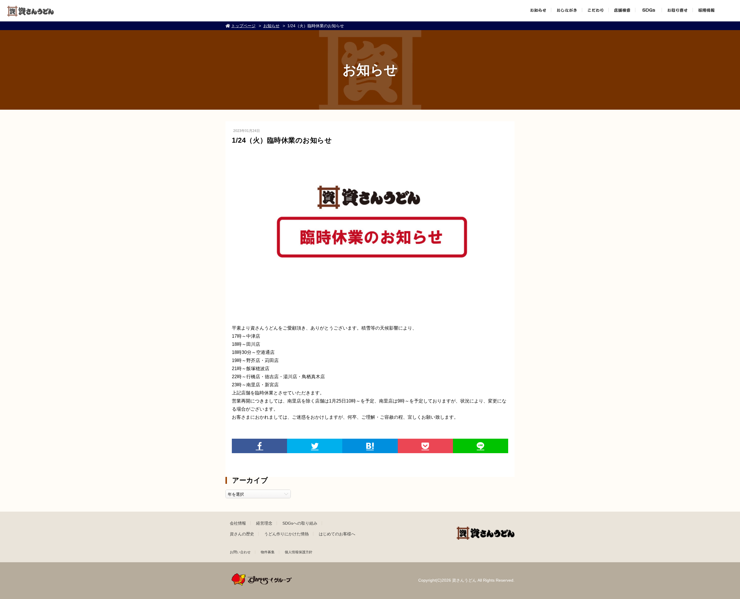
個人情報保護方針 (298, 552)
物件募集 (268, 552)
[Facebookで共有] (259, 446)
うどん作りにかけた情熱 (286, 534)
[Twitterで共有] (314, 446)
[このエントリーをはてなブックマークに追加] (369, 446)
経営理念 (264, 523)
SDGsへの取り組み (299, 523)
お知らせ (271, 25)
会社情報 (238, 523)
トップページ (243, 25)
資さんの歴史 (242, 534)
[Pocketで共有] (425, 446)
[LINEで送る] (480, 446)
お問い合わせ (240, 552)
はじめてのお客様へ (337, 534)
